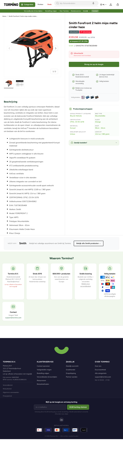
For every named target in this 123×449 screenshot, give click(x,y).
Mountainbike (100, 116)
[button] (117, 4)
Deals (49, 4)
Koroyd (72, 128)
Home (4, 16)
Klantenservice (76, 11)
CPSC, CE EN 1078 (77, 122)
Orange (98, 122)
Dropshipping (71, 373)
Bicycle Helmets (76, 116)
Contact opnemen (43, 366)
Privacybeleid (7, 396)
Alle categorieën (101, 373)
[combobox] (76, 3)
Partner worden (71, 377)
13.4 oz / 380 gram (102, 134)
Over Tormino (64, 11)
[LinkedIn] (61, 419)
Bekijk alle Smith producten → (88, 243)
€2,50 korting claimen (78, 407)
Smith (71, 46)
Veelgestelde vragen (44, 370)
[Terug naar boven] (61, 350)
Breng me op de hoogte (93, 64)
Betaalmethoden (43, 384)
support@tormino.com (13, 318)
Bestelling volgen (51, 11)
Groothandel (70, 370)
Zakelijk (85, 11)
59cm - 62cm (100, 128)
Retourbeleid (7, 389)
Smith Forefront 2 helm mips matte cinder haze (23, 16)
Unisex (72, 134)
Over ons (98, 366)
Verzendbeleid (7, 385)
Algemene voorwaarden (11, 392)
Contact (95, 11)
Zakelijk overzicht (72, 366)
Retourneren (41, 380)
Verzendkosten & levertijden (33, 11)
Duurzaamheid (100, 370)
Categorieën (28, 4)
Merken (40, 4)
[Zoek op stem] (93, 3)
